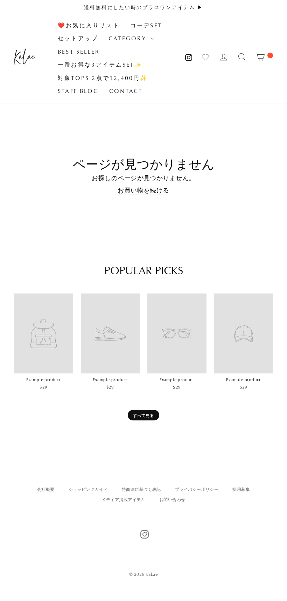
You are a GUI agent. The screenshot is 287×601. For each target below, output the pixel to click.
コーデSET (146, 25)
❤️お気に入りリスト (89, 25)
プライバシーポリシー (197, 489)
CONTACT (125, 91)
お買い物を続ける (143, 190)
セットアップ (78, 38)
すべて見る (143, 415)
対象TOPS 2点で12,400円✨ (103, 78)
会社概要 (46, 489)
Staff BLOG (78, 91)
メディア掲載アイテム (123, 499)
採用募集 (241, 489)
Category (128, 38)
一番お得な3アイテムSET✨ (100, 64)
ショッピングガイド (88, 489)
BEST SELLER (79, 51)
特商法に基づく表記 (141, 489)
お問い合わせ (172, 499)
